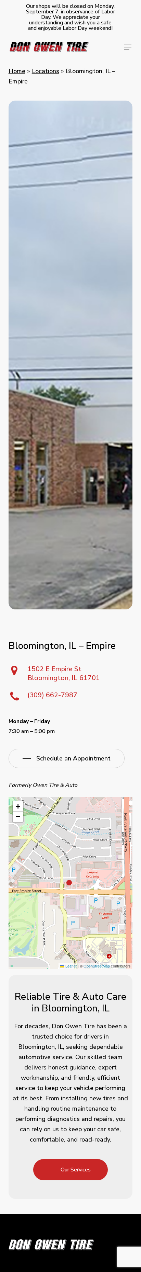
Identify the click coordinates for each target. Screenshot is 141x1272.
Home (17, 71)
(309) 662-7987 (52, 695)
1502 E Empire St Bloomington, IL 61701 (63, 673)
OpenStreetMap (97, 966)
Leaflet (70, 966)
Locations (45, 71)
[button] (127, 47)
